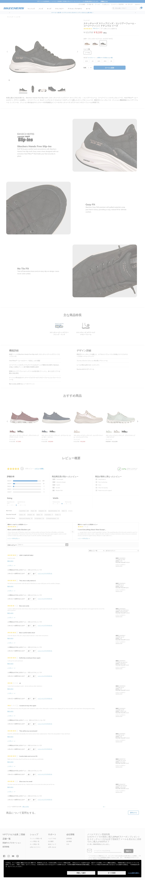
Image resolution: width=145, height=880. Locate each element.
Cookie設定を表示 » (133, 873)
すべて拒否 (111, 873)
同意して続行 (81, 873)
